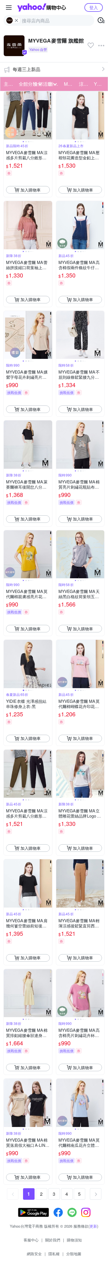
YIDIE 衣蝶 (99, 84)
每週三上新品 (26, 69)
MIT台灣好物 (69, 84)
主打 (8, 84)
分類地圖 (73, 1253)
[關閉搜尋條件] (16, 20)
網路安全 (34, 1253)
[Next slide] (48, 115)
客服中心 (31, 1240)
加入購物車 (30, 190)
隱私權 (54, 1253)
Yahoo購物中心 (41, 7)
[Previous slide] (7, 115)
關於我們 (52, 1240)
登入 (93, 7)
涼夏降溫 (84, 84)
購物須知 (74, 1240)
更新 (93, 1226)
